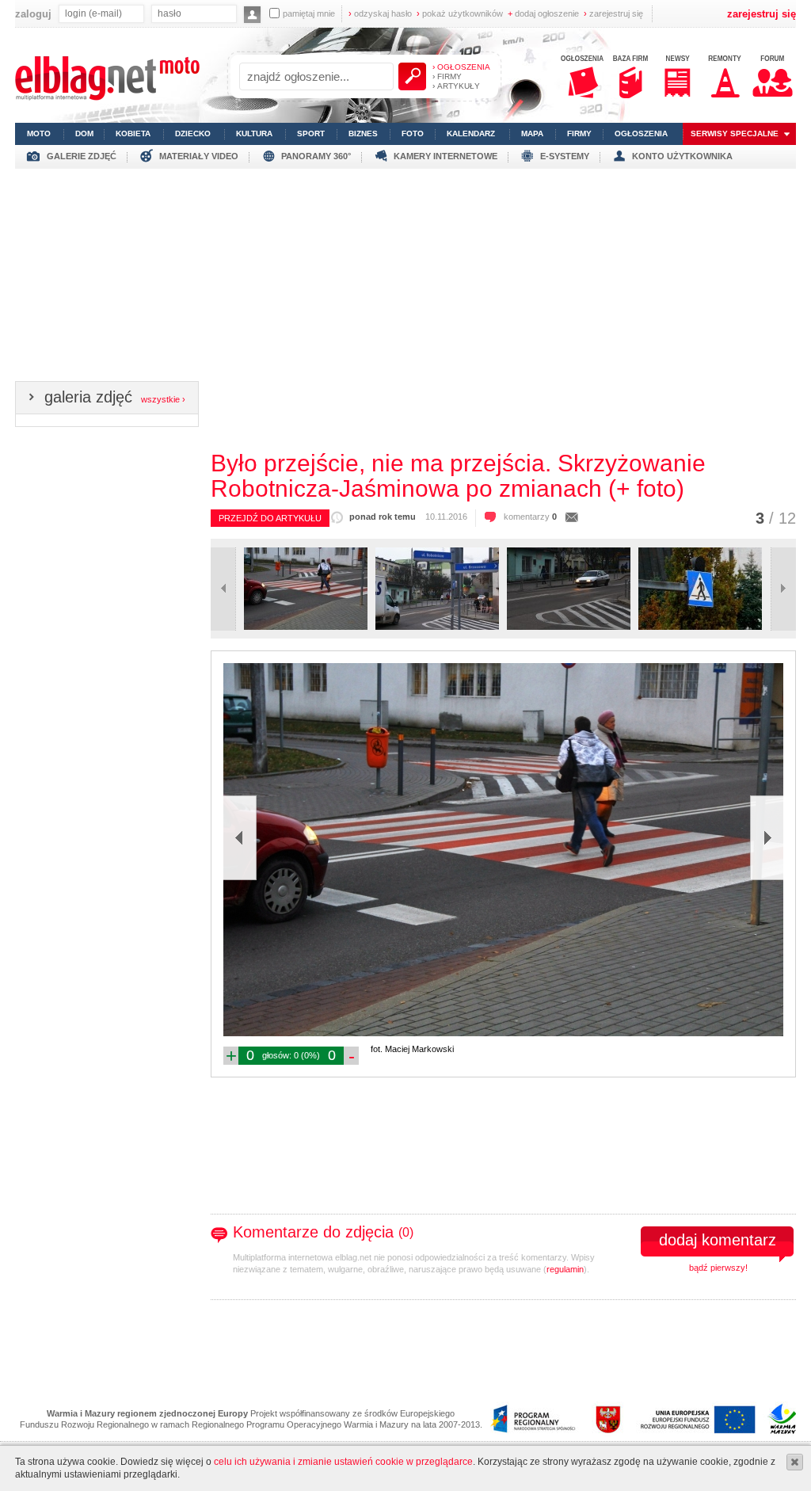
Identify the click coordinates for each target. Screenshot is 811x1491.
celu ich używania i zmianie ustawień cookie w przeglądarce (343, 1461)
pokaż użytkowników (460, 13)
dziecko (193, 133)
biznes (363, 133)
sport (311, 133)
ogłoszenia (641, 133)
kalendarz (471, 133)
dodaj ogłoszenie (543, 13)
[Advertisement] (405, 280)
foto (413, 133)
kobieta (133, 133)
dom (84, 133)
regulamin (565, 1269)
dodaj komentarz (717, 1240)
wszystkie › (163, 399)
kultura (254, 133)
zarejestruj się (613, 13)
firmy (579, 133)
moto (39, 133)
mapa (532, 133)
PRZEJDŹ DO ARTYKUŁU (270, 518)
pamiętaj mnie (309, 13)
